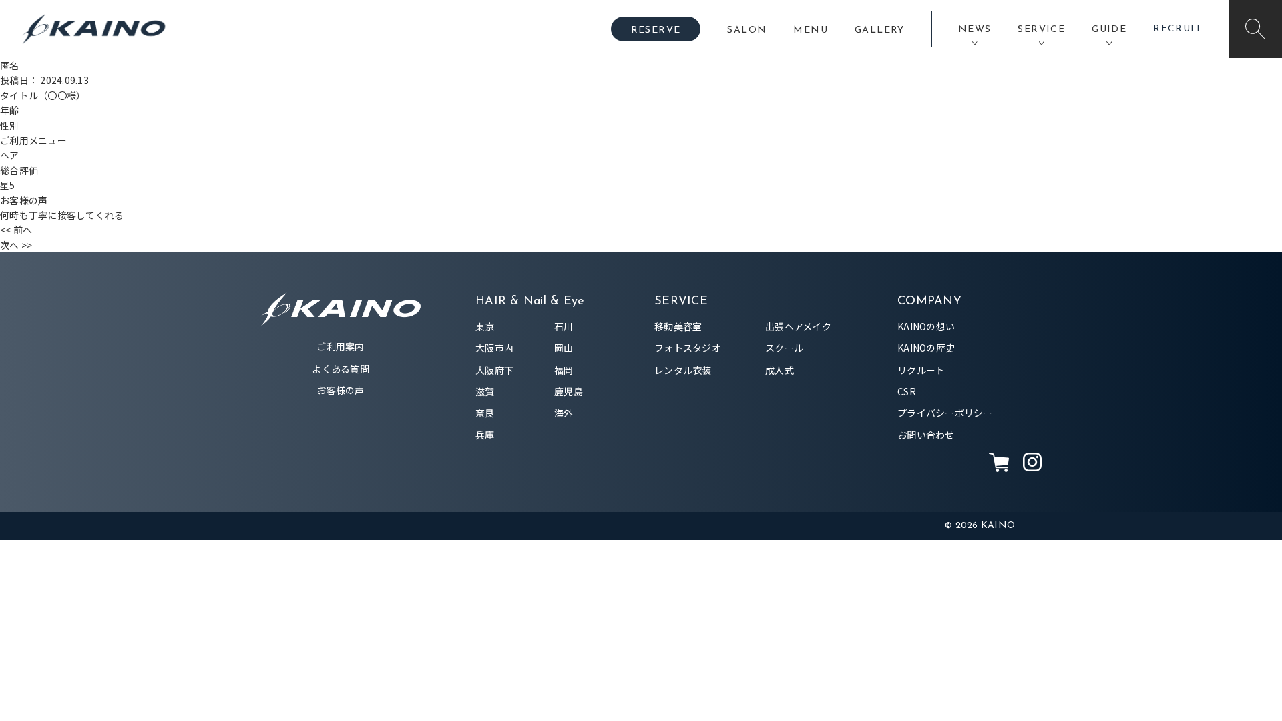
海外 (564, 412)
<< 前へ (16, 229)
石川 (564, 326)
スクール (784, 347)
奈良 (485, 412)
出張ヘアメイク (798, 326)
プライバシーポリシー (945, 412)
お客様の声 (340, 390)
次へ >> (16, 245)
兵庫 (485, 434)
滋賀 (485, 391)
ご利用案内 (340, 346)
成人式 (779, 370)
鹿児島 (568, 391)
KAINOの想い (926, 326)
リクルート (921, 370)
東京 (485, 326)
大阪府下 (494, 370)
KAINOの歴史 (926, 347)
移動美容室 (678, 326)
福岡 (564, 370)
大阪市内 (494, 347)
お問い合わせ (926, 434)
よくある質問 (340, 368)
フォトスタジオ (687, 347)
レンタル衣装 (683, 370)
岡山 (564, 347)
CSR (906, 391)
